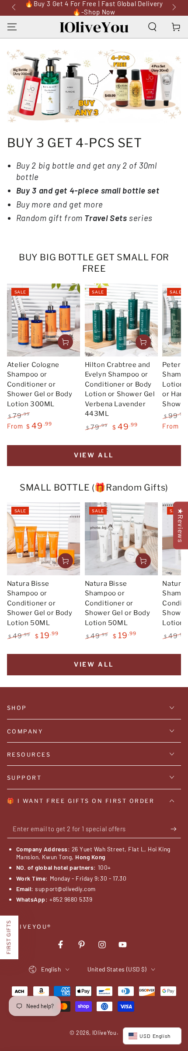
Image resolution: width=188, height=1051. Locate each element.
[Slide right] (173, 8)
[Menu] (12, 27)
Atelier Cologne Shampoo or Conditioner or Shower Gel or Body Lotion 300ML (40, 384)
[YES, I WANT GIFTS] (176, 829)
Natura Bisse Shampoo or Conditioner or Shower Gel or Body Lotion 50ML (40, 603)
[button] (152, 27)
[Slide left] (15, 8)
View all (94, 455)
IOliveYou (104, 1032)
